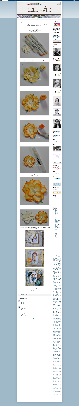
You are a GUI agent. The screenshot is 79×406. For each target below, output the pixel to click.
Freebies (55, 18)
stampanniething (55, 358)
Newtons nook (54, 372)
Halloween (54, 311)
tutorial (58, 259)
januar (55, 237)
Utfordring (55, 253)
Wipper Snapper (59, 351)
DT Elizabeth (57, 250)
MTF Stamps (56, 322)
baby (56, 334)
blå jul (58, 281)
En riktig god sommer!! (57, 220)
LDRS (60, 328)
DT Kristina (55, 254)
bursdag (58, 265)
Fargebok (60, 364)
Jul (53, 255)
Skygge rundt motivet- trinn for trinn (57, 228)
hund (53, 387)
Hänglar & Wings (55, 367)
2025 (54, 196)
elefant (57, 385)
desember (56, 210)
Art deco (55, 338)
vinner (58, 261)
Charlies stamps (55, 361)
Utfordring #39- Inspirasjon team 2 (57, 229)
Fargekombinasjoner (49, 18)
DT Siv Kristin (55, 301)
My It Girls (58, 371)
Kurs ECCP (24, 18)
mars (55, 235)
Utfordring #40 (56, 226)
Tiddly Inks (54, 272)
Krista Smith (57, 302)
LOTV (54, 329)
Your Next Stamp (55, 325)
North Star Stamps (58, 311)
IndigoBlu (55, 328)
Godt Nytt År (54, 314)
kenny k (55, 335)
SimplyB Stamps (55, 348)
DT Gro (22, 295)
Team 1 (54, 324)
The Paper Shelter (56, 271)
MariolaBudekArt (58, 288)
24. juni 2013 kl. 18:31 (23, 315)
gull (57, 355)
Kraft (57, 328)
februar (56, 236)
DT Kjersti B (59, 268)
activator (55, 352)
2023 (54, 198)
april (55, 234)
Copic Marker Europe (57, 131)
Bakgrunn (55, 283)
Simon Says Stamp (58, 347)
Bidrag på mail (56, 225)
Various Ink (58, 380)
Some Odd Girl (56, 312)
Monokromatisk (59, 305)
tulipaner (54, 394)
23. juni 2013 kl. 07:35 (23, 303)
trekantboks (58, 393)
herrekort (59, 334)
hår (59, 355)
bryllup (58, 319)
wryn (60, 394)
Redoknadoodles (55, 331)
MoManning (54, 308)
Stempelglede (59, 332)
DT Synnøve (56, 286)
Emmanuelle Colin (56, 364)
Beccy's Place (59, 338)
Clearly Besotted (55, 340)
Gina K (54, 327)
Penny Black (54, 281)
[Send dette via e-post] (26, 294)
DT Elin (56, 258)
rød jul (58, 284)
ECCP (57, 342)
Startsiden (34, 318)
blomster (54, 284)
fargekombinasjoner (55, 354)
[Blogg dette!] (27, 294)
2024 (54, 197)
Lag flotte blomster (57, 221)
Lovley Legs (58, 307)
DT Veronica (59, 291)
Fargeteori (58, 365)
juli (55, 215)
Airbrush (54, 307)
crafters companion (55, 384)
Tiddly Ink (59, 350)
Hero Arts (55, 304)
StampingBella (54, 319)
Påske (59, 309)
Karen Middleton (58, 368)
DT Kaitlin (58, 294)
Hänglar (58, 344)
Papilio (54, 295)
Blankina (22, 299)
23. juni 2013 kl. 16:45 (23, 309)
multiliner (54, 391)
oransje (60, 391)
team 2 (57, 296)
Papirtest (59, 372)
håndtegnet (58, 387)
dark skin (60, 384)
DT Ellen (58, 273)
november (56, 211)
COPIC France (56, 136)
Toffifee (55, 351)
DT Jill (58, 262)
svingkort (54, 393)
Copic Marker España (57, 135)
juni (55, 216)
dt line (54, 296)
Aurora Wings (55, 278)
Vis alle (60, 137)
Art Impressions (59, 337)
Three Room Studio (58, 378)
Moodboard (56, 289)
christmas (54, 282)
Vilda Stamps (56, 381)
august (56, 214)
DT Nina (56, 274)
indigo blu (58, 388)
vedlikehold (57, 394)
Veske (53, 381)
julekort (54, 260)
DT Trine (54, 263)
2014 (54, 208)
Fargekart (39, 18)
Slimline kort (57, 295)
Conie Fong (54, 285)
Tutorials (43, 18)
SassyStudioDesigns (55, 375)
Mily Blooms (54, 370)
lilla (57, 335)
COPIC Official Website (57, 132)
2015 (54, 207)
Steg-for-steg (54, 332)
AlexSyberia (54, 317)
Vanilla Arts (55, 380)
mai (55, 233)
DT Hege (59, 255)
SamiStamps (57, 374)
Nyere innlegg (20, 318)
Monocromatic (56, 315)
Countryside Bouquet (57, 362)
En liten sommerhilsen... (58, 224)
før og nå (55, 355)
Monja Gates (58, 370)
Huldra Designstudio (58, 327)
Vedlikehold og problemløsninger (32, 18)
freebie (60, 354)
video (58, 293)
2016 (54, 206)
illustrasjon (57, 292)
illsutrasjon (54, 388)
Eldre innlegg (48, 318)
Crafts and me (57, 341)
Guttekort (59, 301)
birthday (58, 352)
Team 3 (56, 350)
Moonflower (54, 371)
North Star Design (58, 318)
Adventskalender (58, 256)
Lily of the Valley (59, 321)
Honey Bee (54, 344)
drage (54, 385)
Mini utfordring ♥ (57, 217)
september (56, 213)
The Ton (59, 299)
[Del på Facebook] (28, 294)
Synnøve (55, 377)
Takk (53, 350)
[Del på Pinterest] (29, 294)
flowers (59, 385)
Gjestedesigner (57, 269)
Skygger (59, 331)
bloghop (55, 306)
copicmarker (59, 306)
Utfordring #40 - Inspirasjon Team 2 (57, 223)
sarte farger (58, 357)
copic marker (59, 282)
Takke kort (58, 377)
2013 (54, 209)
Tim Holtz (54, 334)
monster (58, 390)
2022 (54, 199)
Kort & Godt (54, 321)
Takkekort (54, 378)
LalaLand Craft (59, 314)
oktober (56, 212)
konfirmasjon (54, 293)
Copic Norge (54, 30)
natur (59, 335)
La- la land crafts (59, 329)
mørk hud (57, 391)
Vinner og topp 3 (58, 324)
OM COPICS (19, 18)
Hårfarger (58, 317)
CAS (58, 276)
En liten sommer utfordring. (57, 219)
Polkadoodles (55, 309)
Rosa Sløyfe (55, 297)
